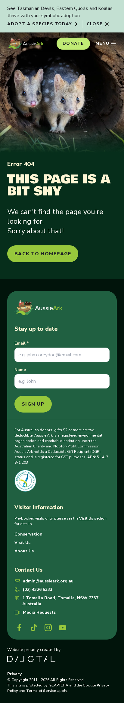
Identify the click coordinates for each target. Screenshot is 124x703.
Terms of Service (41, 690)
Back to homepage (42, 253)
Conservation (28, 534)
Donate (73, 43)
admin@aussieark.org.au (48, 581)
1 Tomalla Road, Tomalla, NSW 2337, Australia (61, 601)
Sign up (33, 404)
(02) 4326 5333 (37, 589)
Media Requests (39, 612)
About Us (24, 551)
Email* (21, 343)
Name (20, 370)
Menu (102, 43)
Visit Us (86, 518)
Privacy (14, 674)
